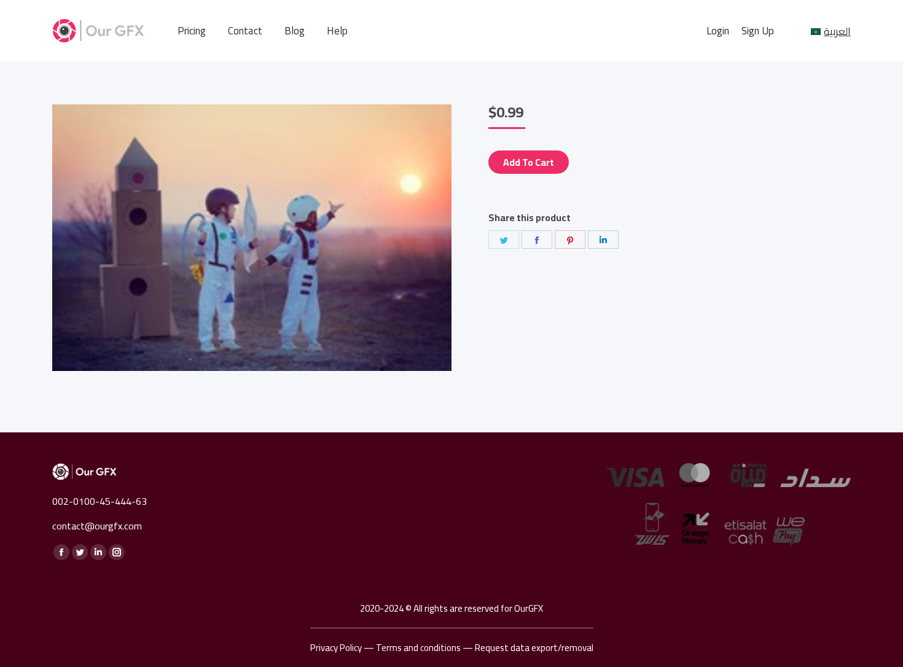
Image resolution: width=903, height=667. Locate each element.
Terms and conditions (418, 648)
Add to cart (528, 162)
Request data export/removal (534, 648)
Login (717, 31)
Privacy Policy (336, 648)
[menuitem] (191, 31)
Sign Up (757, 31)
